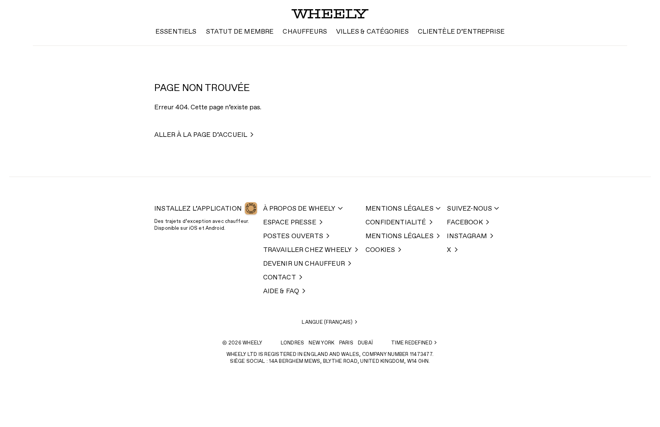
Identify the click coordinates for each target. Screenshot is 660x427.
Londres (292, 343)
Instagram (467, 236)
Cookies (380, 250)
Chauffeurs (305, 32)
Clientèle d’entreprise (461, 32)
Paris (346, 343)
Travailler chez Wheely (307, 250)
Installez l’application (198, 209)
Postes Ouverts (293, 236)
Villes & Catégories (372, 32)
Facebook (464, 222)
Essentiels (176, 32)
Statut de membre (240, 32)
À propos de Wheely (299, 209)
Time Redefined (411, 343)
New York (321, 343)
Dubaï (365, 343)
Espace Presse (289, 222)
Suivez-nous (469, 209)
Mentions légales (400, 209)
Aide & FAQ (281, 291)
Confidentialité (396, 222)
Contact (279, 277)
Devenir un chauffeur (304, 264)
